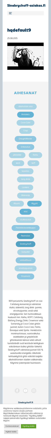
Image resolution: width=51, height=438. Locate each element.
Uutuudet (25, 252)
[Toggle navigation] (25, 13)
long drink (25, 179)
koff (33, 163)
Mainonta (25, 196)
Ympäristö (25, 276)
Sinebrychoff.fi (25, 403)
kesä (18, 163)
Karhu (35, 155)
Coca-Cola (25, 123)
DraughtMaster (25, 139)
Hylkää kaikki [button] (11, 432)
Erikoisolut (25, 147)
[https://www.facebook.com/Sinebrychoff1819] (17, 390)
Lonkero (25, 187)
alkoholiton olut (25, 107)
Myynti (34, 204)
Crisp (25, 131)
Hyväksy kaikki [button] (29, 426)
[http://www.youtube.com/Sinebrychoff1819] (25, 390)
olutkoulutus (25, 220)
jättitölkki (17, 155)
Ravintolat (25, 236)
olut (25, 212)
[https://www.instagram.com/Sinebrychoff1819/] (33, 390)
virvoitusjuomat (25, 268)
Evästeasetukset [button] (12, 426)
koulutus (25, 171)
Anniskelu (25, 115)
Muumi (17, 204)
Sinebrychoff (25, 244)
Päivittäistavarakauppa (25, 228)
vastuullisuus (25, 260)
